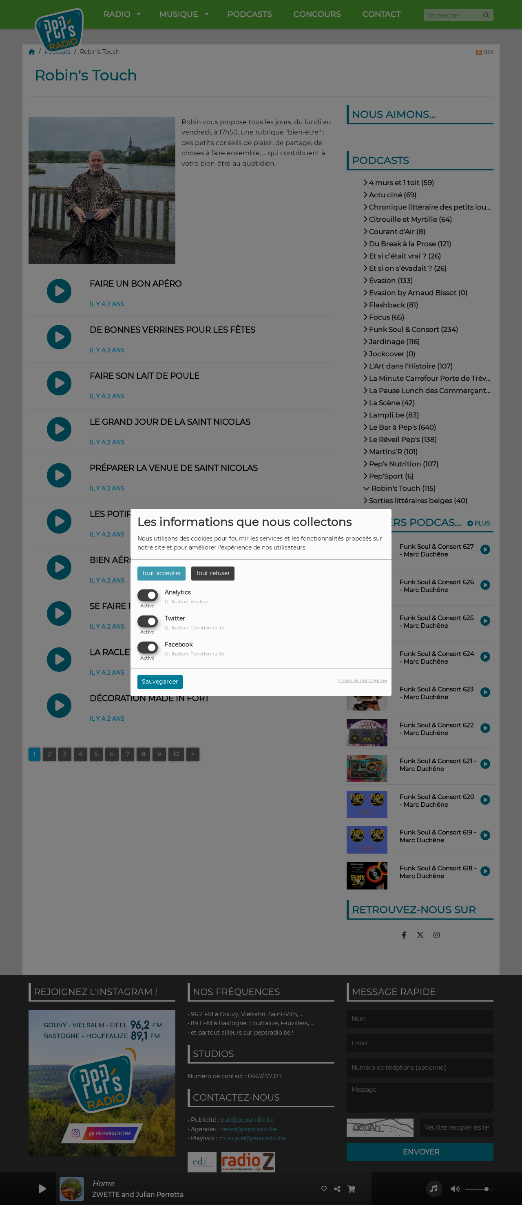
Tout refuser (213, 573)
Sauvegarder (160, 682)
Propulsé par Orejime (362, 681)
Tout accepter (161, 573)
